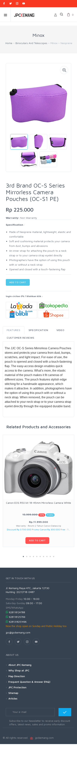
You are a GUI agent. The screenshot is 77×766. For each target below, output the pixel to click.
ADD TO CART (17, 282)
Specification (38, 330)
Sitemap (13, 692)
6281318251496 (18, 621)
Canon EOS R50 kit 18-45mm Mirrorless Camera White (38, 502)
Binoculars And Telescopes (31, 43)
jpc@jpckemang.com (18, 632)
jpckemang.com (44, 737)
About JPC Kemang (19, 664)
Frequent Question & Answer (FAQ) (29, 681)
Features (13, 330)
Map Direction (16, 676)
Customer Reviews (20, 337)
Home (8, 43)
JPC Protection (17, 687)
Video (60, 330)
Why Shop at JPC (18, 670)
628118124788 (17, 612)
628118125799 (17, 616)
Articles (12, 698)
